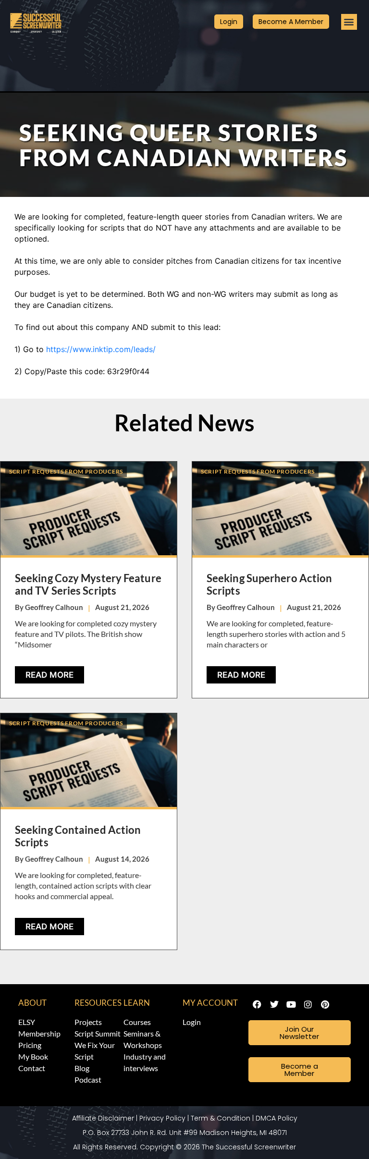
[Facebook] (257, 1005)
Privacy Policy (162, 1118)
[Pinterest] (325, 1005)
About (32, 1003)
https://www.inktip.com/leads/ (101, 349)
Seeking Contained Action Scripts (78, 836)
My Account (210, 1003)
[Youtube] (291, 1005)
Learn (136, 1003)
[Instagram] (308, 1005)
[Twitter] (274, 1005)
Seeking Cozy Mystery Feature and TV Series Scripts (88, 584)
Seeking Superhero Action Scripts (269, 584)
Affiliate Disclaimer (103, 1118)
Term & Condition (220, 1118)
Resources (98, 1003)
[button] (349, 22)
